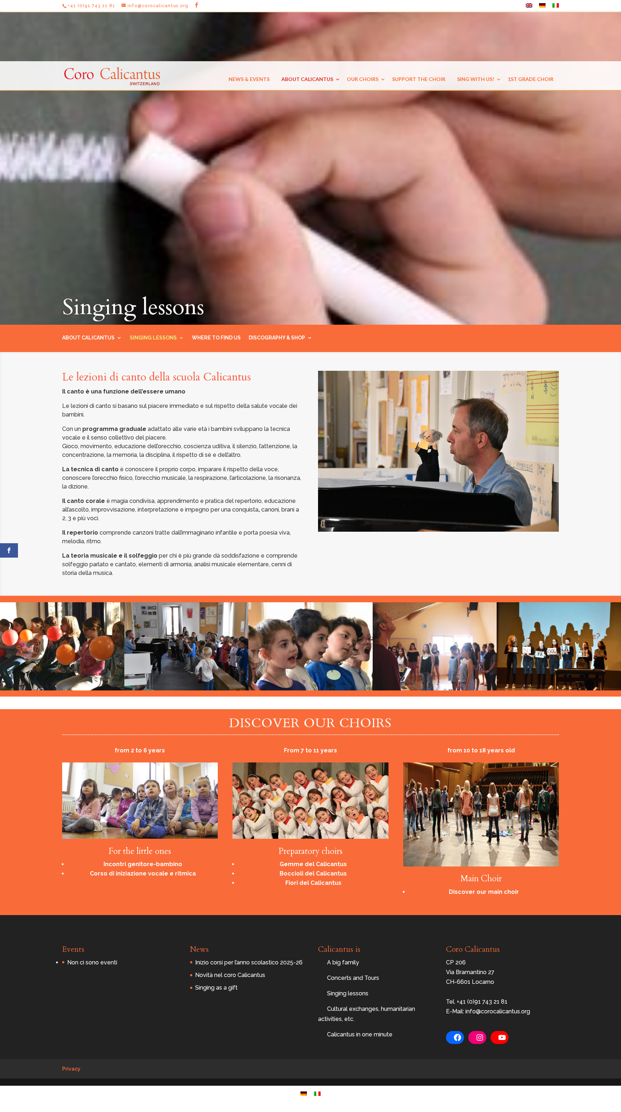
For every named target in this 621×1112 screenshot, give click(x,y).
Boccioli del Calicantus (313, 873)
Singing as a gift (216, 987)
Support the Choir (418, 79)
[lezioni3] (186, 688)
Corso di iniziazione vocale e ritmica (143, 873)
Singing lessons (153, 337)
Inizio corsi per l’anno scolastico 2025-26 (249, 962)
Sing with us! (475, 79)
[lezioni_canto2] (559, 688)
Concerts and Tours (353, 977)
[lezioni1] (435, 688)
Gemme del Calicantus (313, 864)
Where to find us (216, 337)
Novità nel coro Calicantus (230, 975)
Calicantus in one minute (359, 1034)
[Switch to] (529, 7)
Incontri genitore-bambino (143, 864)
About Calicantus (307, 79)
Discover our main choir (484, 891)
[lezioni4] (62, 688)
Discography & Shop (277, 337)
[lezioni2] (310, 688)
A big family (343, 962)
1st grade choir (530, 79)
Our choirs (362, 79)
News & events (249, 79)
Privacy (71, 1069)
